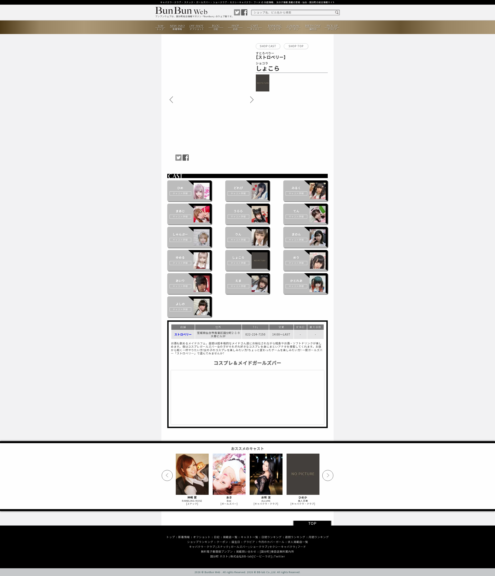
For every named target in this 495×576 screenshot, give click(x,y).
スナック (188, 2)
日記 (216, 27)
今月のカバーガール (271, 542)
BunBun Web (212, 572)
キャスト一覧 (249, 537)
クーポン (293, 27)
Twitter (279, 556)
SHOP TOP (296, 46)
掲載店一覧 (230, 537)
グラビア (332, 27)
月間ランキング (319, 537)
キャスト (255, 27)
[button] (171, 99)
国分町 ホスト (219, 556)
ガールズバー (203, 2)
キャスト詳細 (180, 193)
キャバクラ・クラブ (170, 2)
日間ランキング (271, 537)
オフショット (197, 27)
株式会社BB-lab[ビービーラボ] (251, 556)
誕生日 (313, 27)
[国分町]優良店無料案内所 (277, 551)
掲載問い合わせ (246, 551)
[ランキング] (274, 27)
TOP (312, 523)
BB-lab (261, 572)
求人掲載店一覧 (298, 542)
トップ (160, 27)
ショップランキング (200, 542)
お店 (235, 27)
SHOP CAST (268, 46)
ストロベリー (183, 334)
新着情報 (177, 27)
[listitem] (189, 190)
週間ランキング (295, 537)
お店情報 (268, 2)
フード (257, 2)
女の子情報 (282, 2)
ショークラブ (220, 2)
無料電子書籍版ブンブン (217, 551)
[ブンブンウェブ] (194, 11)
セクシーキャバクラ (240, 2)
